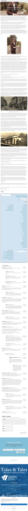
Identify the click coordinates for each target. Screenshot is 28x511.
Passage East (24, 230)
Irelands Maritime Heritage (22, 223)
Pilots (25, 232)
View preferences (14, 508)
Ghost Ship (24, 220)
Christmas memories (16, 9)
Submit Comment (23, 432)
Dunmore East (24, 214)
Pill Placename (24, 231)
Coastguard (24, 213)
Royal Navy (24, 238)
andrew (7, 9)
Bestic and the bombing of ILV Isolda (8, 257)
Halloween (24, 222)
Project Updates (24, 233)
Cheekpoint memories (23, 211)
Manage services (2, 502)
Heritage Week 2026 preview (9, 210)
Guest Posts (21, 9)
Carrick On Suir (24, 210)
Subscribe (22, 452)
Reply (25, 267)
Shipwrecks (24, 239)
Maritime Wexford (24, 229)
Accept (14, 504)
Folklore (25, 219)
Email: (1, 190)
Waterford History (23, 242)
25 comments (14, 10)
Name (19, 198)
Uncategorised (24, 241)
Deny (14, 506)
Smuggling (24, 240)
